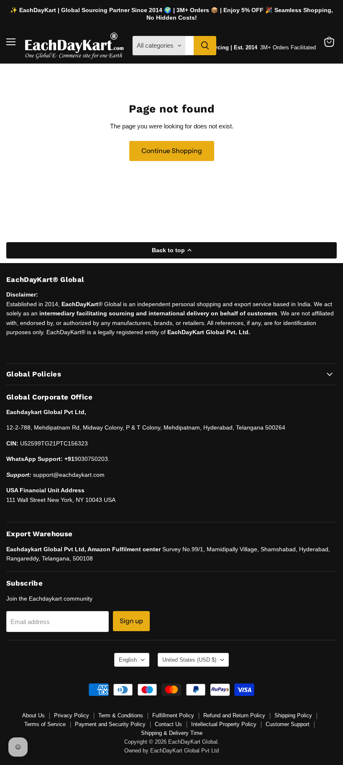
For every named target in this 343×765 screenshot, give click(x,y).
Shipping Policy (293, 715)
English (128, 660)
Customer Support (288, 724)
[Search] (205, 45)
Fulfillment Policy (173, 715)
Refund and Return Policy (234, 715)
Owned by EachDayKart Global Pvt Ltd (171, 750)
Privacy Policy (71, 715)
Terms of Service (45, 724)
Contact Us (168, 724)
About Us (33, 715)
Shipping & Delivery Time (171, 733)
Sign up (131, 621)
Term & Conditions (120, 715)
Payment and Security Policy (110, 724)
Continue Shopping (171, 151)
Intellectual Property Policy (223, 724)
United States (189, 660)
